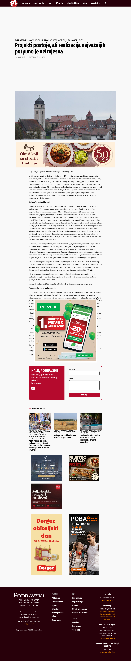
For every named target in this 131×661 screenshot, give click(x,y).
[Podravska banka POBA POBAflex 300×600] (84, 574)
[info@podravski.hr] (33, 388)
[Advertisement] (65, 23)
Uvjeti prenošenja (79, 609)
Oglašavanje (77, 601)
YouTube (76, 629)
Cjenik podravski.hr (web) (107, 617)
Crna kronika (38, 3)
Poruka (71, 379)
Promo (75, 605)
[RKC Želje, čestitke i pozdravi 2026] (46, 508)
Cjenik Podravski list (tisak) (107, 614)
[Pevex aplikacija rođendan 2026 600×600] (65, 360)
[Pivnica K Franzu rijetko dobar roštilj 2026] (84, 480)
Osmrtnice (95, 3)
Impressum (77, 598)
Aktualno (26, 3)
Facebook (76, 622)
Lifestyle (59, 3)
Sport (49, 3)
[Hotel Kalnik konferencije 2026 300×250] (46, 480)
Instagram (76, 626)
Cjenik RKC (107, 619)
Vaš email (72, 370)
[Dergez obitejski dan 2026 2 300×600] (46, 574)
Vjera (85, 3)
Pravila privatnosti (80, 612)
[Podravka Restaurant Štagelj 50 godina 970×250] (65, 167)
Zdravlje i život (73, 3)
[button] (105, 3)
